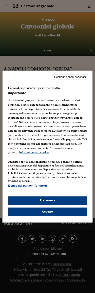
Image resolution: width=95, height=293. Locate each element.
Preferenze (47, 200)
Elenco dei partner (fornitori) (27, 185)
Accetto (47, 211)
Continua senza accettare (70, 76)
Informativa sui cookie (34, 152)
